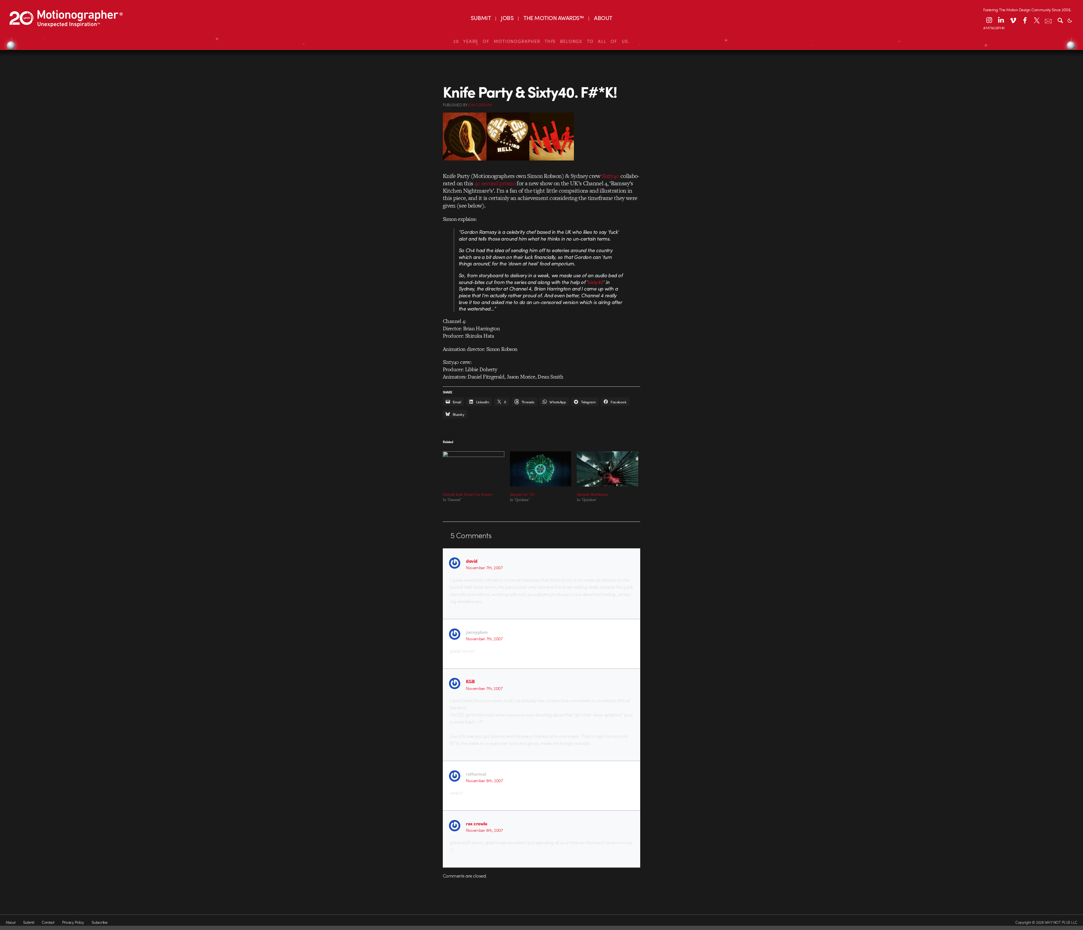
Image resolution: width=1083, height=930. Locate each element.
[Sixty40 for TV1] (540, 468)
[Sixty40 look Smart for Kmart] (473, 468)
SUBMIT (481, 18)
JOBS (507, 18)
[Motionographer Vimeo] (1013, 20)
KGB (470, 681)
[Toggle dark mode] (1070, 20)
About (10, 922)
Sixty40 (610, 176)
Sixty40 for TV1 (522, 494)
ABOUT (603, 18)
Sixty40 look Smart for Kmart (467, 494)
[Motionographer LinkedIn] (1001, 20)
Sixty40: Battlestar (592, 494)
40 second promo (495, 183)
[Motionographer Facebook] (1025, 20)
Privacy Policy (73, 922)
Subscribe (99, 922)
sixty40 (595, 281)
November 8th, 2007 (484, 780)
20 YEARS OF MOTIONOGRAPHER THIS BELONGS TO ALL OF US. (541, 41)
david (471, 560)
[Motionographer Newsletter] (1048, 20)
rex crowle (476, 823)
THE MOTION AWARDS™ (553, 18)
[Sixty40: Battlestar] (607, 468)
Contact (48, 922)
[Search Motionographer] (1060, 20)
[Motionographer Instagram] (989, 20)
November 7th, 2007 (484, 567)
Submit (28, 922)
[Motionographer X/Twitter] (1036, 20)
